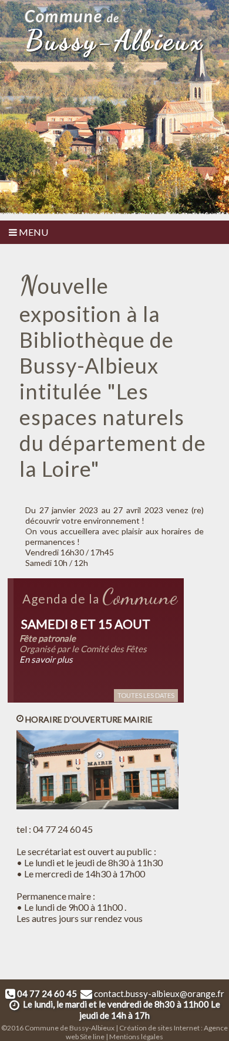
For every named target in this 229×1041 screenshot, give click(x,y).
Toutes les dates (145, 695)
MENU (32, 232)
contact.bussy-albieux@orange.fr (159, 993)
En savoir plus (46, 659)
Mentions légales (136, 1036)
